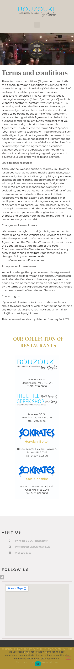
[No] (68, 658)
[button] (37, 25)
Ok (37, 663)
